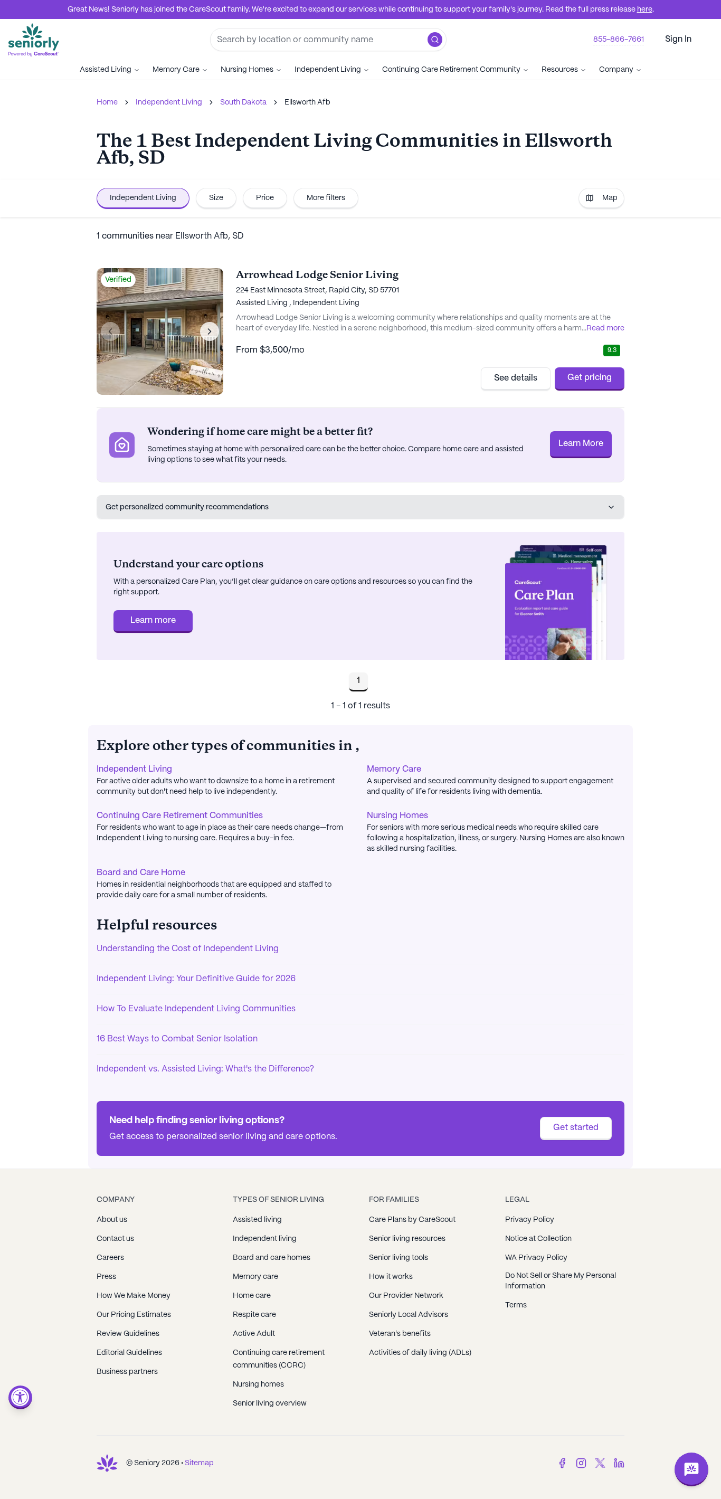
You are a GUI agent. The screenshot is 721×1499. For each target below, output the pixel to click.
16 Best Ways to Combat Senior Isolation (177, 1039)
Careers (110, 1257)
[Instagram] (581, 1463)
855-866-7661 (618, 39)
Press (106, 1276)
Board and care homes (271, 1257)
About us (112, 1219)
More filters (326, 198)
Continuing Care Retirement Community (451, 69)
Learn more (153, 620)
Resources (560, 69)
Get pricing (589, 378)
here (644, 9)
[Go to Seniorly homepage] (107, 1463)
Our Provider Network (406, 1295)
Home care (252, 1295)
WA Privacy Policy (536, 1257)
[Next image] (209, 331)
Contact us (115, 1238)
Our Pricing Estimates (134, 1314)
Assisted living (257, 1219)
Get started (576, 1128)
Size (216, 198)
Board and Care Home (141, 873)
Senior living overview (270, 1403)
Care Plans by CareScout (412, 1219)
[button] (435, 39)
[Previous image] (110, 331)
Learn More (580, 444)
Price (265, 198)
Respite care (254, 1314)
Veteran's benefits (400, 1333)
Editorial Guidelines (129, 1352)
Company (616, 69)
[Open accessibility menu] (20, 1397)
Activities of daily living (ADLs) (420, 1352)
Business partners (127, 1371)
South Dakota (243, 102)
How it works (391, 1276)
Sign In (678, 39)
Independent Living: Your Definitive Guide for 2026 (196, 979)
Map (610, 198)
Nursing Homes (247, 69)
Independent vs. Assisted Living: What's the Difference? (205, 1069)
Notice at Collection (538, 1238)
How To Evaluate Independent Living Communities (196, 1009)
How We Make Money (133, 1295)
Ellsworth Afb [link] (307, 102)
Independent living (265, 1238)
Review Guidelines (128, 1333)
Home (107, 102)
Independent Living (328, 69)
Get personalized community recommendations (187, 507)
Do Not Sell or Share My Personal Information (560, 1281)
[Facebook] (562, 1463)
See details (515, 378)
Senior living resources (407, 1238)
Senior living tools (398, 1257)
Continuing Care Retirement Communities (180, 816)
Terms (516, 1305)
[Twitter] (600, 1463)
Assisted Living (105, 69)
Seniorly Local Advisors (408, 1314)
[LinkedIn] (619, 1463)
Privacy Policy (529, 1219)
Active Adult (254, 1333)
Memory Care (176, 69)
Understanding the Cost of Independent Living (188, 949)
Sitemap (199, 1463)
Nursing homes (258, 1384)
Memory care (255, 1276)
